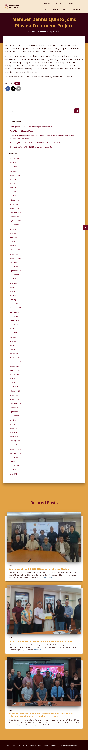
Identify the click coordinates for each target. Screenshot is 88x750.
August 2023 (14, 225)
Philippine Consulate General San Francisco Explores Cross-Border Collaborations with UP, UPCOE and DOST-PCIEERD (41, 715)
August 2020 (14, 374)
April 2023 (13, 242)
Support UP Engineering (71, 9)
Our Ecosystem (74, 4)
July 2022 (13, 279)
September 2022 (15, 271)
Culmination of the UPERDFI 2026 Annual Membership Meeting (32, 147)
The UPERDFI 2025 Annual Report (22, 131)
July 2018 (13, 470)
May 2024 (13, 188)
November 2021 (15, 312)
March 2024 (14, 196)
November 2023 (15, 213)
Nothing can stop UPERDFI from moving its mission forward (31, 127)
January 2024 (14, 204)
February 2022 (15, 300)
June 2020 (13, 378)
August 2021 (14, 325)
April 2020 (13, 383)
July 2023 (13, 229)
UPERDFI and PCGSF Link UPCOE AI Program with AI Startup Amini (41, 641)
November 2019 (15, 403)
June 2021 (13, 333)
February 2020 (15, 391)
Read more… (48, 577)
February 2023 (15, 250)
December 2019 (15, 399)
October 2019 (14, 408)
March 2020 (14, 387)
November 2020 (15, 362)
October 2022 (14, 266)
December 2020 (15, 358)
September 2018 (15, 461)
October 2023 (14, 217)
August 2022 (14, 275)
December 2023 (15, 208)
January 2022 (14, 304)
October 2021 (14, 316)
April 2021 (13, 341)
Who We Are (46, 4)
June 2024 (13, 183)
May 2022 (13, 287)
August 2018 (14, 466)
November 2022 (15, 262)
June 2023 (13, 233)
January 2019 (14, 445)
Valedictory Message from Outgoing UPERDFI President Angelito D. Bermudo (37, 143)
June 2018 (13, 474)
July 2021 (13, 329)
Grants (55, 9)
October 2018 (14, 457)
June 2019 (13, 424)
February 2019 (15, 441)
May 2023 (13, 237)
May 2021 (13, 337)
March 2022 (14, 296)
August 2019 (14, 416)
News (45, 9)
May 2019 (13, 428)
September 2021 (15, 320)
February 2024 (15, 200)
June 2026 (13, 167)
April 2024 (13, 192)
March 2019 (14, 437)
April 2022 (13, 291)
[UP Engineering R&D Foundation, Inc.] (12, 6)
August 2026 (14, 159)
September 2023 (15, 221)
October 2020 (14, 366)
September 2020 (15, 370)
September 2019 (15, 412)
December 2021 (15, 308)
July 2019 (13, 420)
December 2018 (15, 449)
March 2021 (14, 345)
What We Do (60, 4)
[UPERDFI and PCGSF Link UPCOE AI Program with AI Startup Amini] (44, 609)
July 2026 (13, 163)
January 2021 (14, 354)
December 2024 (15, 175)
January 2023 (14, 254)
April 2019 (13, 432)
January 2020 (14, 395)
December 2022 (15, 258)
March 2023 (14, 246)
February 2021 (15, 349)
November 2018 (15, 453)
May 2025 (13, 171)
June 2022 (13, 283)
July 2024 (13, 179)
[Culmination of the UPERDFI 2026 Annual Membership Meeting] (44, 537)
